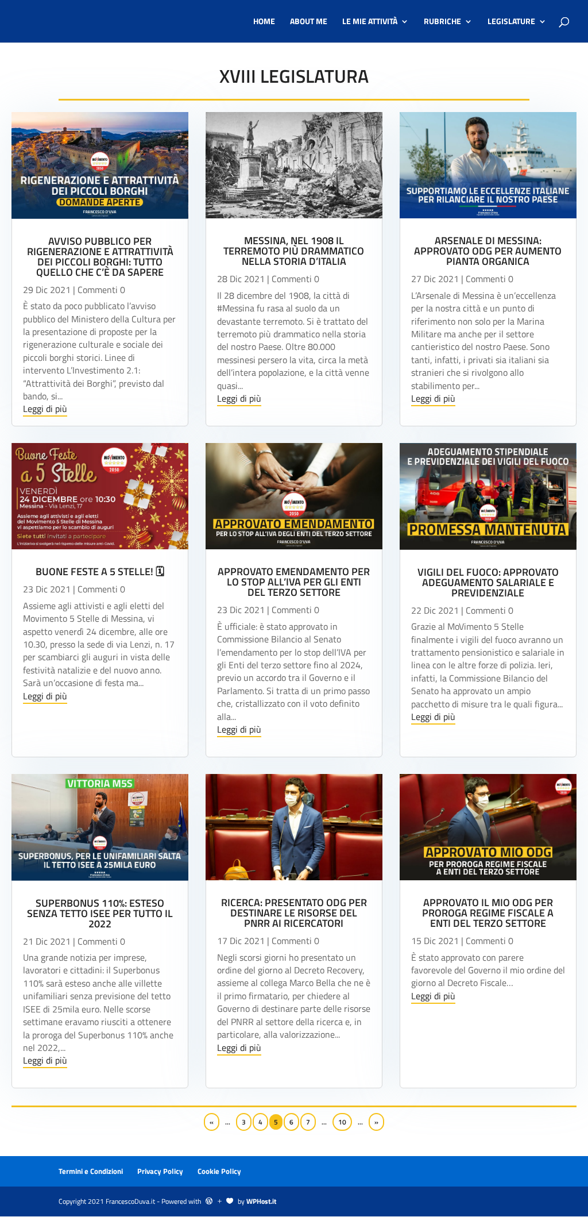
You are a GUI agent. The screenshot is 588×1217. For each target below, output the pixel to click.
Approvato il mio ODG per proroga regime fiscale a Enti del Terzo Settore (488, 913)
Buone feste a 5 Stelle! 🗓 (100, 571)
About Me (308, 22)
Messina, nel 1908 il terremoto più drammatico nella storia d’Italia (293, 251)
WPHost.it (261, 1201)
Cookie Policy (219, 1171)
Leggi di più (45, 408)
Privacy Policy (160, 1171)
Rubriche (442, 22)
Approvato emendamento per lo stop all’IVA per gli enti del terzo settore (294, 582)
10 (342, 1121)
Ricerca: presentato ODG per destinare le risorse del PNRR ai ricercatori (294, 913)
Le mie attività (369, 22)
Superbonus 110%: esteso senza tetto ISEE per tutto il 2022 (100, 913)
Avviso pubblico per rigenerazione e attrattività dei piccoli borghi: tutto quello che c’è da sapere (100, 256)
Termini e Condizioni (91, 1171)
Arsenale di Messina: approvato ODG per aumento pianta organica (488, 251)
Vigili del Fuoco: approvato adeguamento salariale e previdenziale (488, 582)
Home (264, 22)
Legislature (511, 22)
